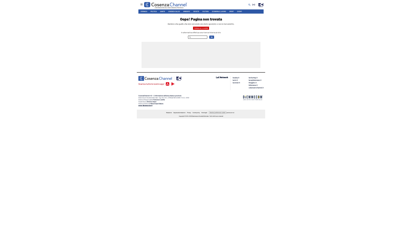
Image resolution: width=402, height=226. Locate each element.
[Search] (249, 5)
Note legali (204, 112)
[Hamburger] (139, 3)
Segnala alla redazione (179, 112)
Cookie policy (196, 112)
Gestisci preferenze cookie (217, 112)
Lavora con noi (230, 112)
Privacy (189, 112)
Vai (212, 37)
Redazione (169, 112)
